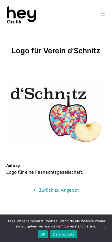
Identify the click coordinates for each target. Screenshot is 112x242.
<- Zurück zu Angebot (56, 190)
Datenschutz (63, 234)
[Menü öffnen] (102, 15)
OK (42, 234)
